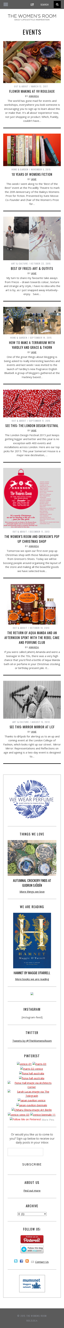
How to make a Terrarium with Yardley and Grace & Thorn (32, 345)
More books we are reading (32, 979)
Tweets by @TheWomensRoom (32, 1040)
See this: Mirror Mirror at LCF (32, 727)
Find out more (32, 1190)
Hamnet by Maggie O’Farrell (32, 972)
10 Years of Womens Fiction (32, 174)
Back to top (31, 1320)
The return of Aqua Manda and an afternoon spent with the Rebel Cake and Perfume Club (32, 637)
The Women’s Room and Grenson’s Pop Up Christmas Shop (32, 539)
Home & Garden (20, 169)
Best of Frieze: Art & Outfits (32, 268)
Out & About (21, 86)
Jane (34, 179)
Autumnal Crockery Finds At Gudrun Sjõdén (32, 883)
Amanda (34, 96)
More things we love (32, 891)
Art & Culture (19, 263)
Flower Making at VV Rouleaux (32, 91)
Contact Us (42, 1262)
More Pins (48, 1119)
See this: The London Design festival (32, 425)
